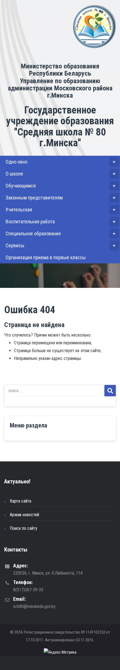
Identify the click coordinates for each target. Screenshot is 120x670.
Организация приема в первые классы (46, 257)
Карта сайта (20, 501)
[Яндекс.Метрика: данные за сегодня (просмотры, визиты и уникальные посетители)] (60, 652)
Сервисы (61, 245)
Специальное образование (61, 233)
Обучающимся (61, 186)
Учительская (61, 209)
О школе (61, 174)
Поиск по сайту (23, 528)
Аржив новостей (24, 514)
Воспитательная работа (61, 221)
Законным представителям (61, 198)
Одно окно (61, 162)
